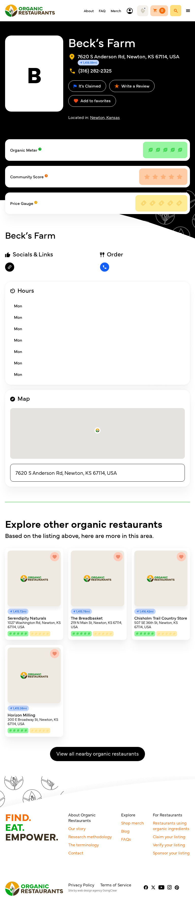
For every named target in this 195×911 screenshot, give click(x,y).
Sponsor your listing (171, 852)
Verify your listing (169, 844)
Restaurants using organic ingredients (171, 825)
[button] (97, 430)
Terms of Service (115, 884)
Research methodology (90, 836)
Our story (77, 828)
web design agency (89, 890)
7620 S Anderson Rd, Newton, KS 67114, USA (66, 472)
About (89, 10)
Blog (125, 831)
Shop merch (132, 823)
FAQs (126, 839)
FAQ (102, 10)
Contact (75, 852)
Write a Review (134, 86)
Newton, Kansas (105, 117)
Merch (116, 10)
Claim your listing (169, 836)
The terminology (83, 844)
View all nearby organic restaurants (97, 753)
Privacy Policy (81, 884)
